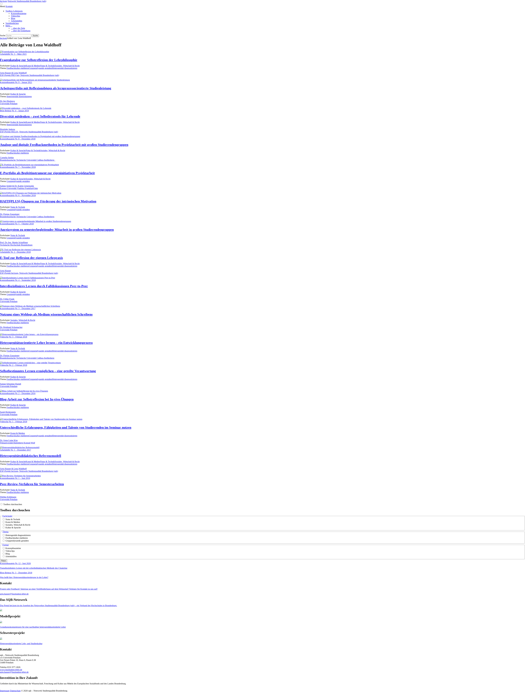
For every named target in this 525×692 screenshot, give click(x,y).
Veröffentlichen (12, 23)
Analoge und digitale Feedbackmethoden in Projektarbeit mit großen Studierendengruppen (64, 144)
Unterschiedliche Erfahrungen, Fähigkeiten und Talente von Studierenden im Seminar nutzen (65, 427)
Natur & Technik (47, 66)
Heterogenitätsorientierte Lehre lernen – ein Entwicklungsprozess (46, 342)
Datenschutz (15, 691)
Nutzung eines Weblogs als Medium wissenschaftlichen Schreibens (46, 314)
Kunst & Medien (33, 66)
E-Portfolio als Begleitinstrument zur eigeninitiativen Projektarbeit (47, 173)
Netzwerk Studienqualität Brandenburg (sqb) (27, 1)
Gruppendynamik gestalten (40, 68)
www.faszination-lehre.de (11, 669)
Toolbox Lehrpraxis (14, 11)
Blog (13, 18)
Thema (5, 532)
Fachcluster (7, 516)
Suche (2, 35)
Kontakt (9, 6)
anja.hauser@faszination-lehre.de (14, 672)
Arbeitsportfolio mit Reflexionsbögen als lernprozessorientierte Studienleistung (55, 88)
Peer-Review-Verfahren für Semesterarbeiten (32, 484)
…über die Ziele (18, 28)
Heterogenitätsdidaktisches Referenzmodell (30, 456)
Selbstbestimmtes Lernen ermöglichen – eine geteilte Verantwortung (48, 371)
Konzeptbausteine (18, 13)
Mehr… (8, 26)
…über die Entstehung (20, 31)
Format (5, 545)
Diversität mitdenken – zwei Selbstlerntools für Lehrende (40, 116)
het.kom (3, 1)
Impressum (4, 691)
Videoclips (15, 16)
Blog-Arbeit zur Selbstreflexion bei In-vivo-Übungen (37, 399)
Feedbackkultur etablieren (18, 68)
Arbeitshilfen (16, 21)
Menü (2, 6)
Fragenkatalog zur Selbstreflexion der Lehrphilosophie (38, 60)
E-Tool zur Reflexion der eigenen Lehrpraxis (31, 258)
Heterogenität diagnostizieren (64, 68)
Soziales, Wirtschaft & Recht (67, 66)
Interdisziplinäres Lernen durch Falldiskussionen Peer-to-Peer (44, 286)
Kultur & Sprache (18, 66)
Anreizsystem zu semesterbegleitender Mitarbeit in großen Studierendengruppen (57, 229)
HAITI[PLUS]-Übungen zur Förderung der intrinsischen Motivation (48, 201)
